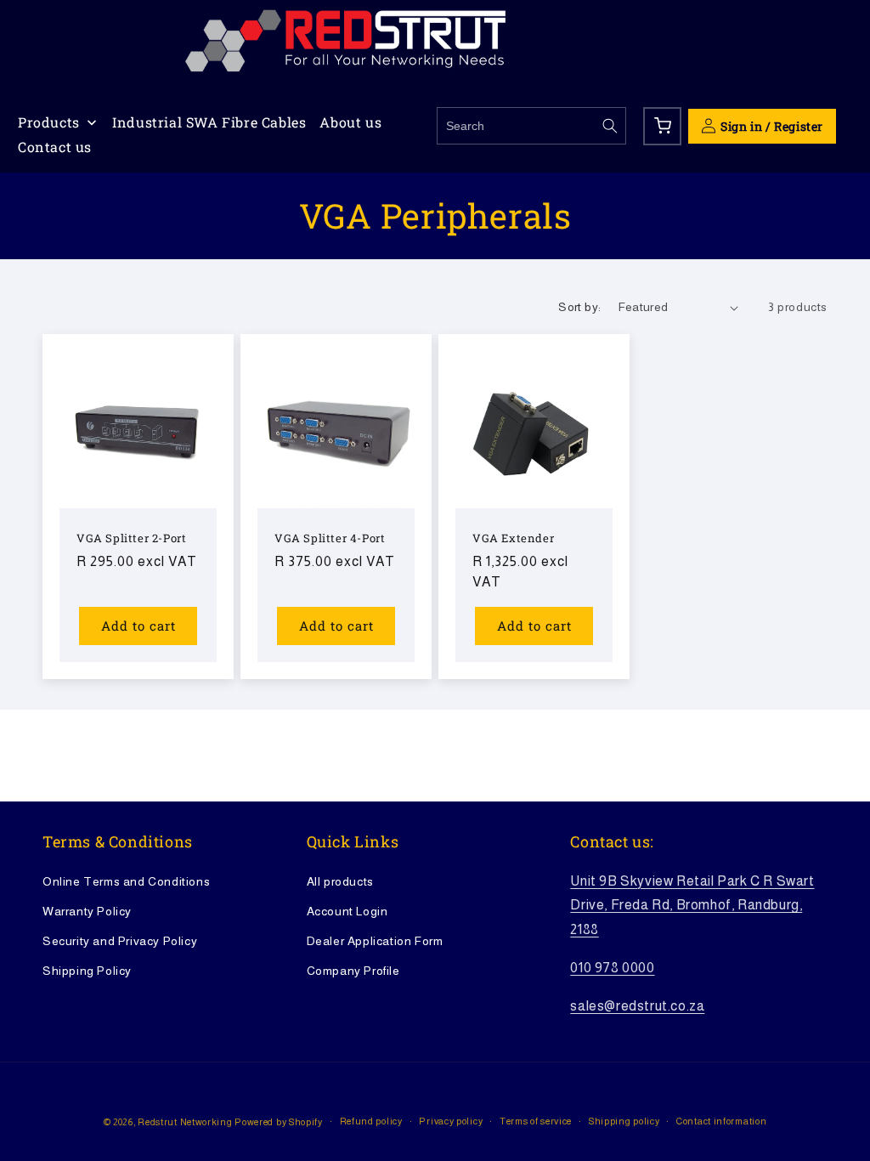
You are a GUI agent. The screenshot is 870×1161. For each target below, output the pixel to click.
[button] (662, 126)
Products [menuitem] (49, 122)
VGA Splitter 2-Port (131, 538)
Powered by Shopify (278, 1122)
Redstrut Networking (185, 1122)
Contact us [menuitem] (55, 147)
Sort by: (579, 307)
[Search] (610, 126)
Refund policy (371, 1121)
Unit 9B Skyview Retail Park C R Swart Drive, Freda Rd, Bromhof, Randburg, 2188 (692, 905)
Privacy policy (451, 1121)
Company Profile (353, 970)
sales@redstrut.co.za (637, 1006)
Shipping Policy (87, 970)
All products (340, 881)
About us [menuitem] (350, 122)
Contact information (721, 1121)
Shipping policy (624, 1121)
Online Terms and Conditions (126, 881)
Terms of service (536, 1121)
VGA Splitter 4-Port (329, 538)
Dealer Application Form (375, 941)
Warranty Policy (87, 911)
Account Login (347, 911)
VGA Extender (513, 538)
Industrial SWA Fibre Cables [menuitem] (209, 122)
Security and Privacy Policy (119, 941)
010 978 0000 (612, 967)
